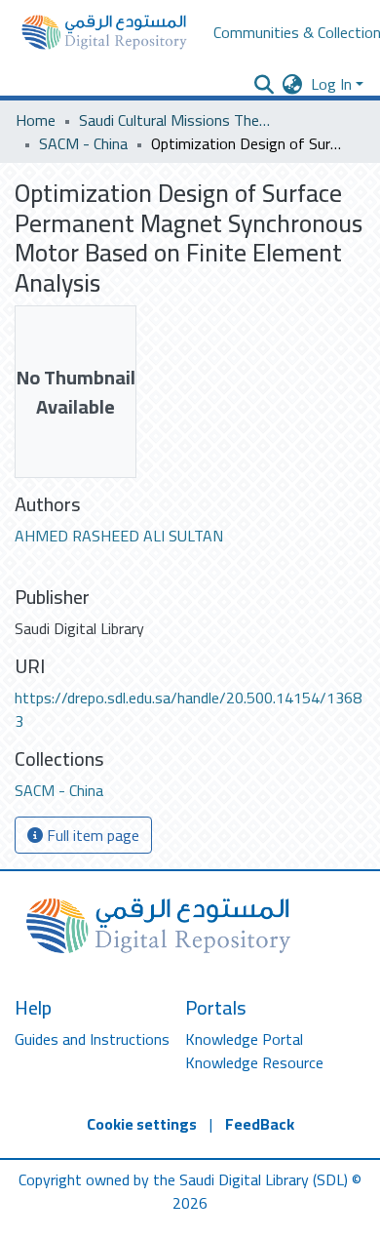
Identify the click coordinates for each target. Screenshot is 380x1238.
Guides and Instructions (92, 1039)
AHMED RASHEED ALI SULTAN (119, 535)
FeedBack (259, 1123)
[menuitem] (293, 84)
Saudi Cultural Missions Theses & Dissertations (176, 120)
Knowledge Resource (254, 1062)
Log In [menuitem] (331, 84)
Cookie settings (142, 1123)
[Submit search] (264, 84)
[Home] (104, 32)
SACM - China (83, 143)
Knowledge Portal (244, 1039)
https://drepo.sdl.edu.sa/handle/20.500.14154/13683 (188, 709)
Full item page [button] (91, 835)
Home (36, 120)
